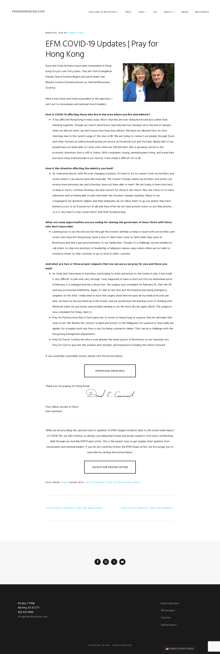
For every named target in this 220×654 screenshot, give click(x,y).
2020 (88, 482)
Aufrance (98, 482)
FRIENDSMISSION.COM (28, 11)
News (64, 482)
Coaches (166, 618)
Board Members (170, 603)
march (136, 482)
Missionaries (168, 610)
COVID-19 (110, 482)
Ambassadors (169, 625)
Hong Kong (124, 482)
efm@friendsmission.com (33, 617)
